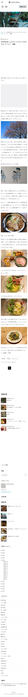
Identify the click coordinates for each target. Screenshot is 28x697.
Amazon (3, 347)
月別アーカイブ (5, 546)
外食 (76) (3, 605)
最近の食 (9, 400)
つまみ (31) (3, 665)
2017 (3, 591)
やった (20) (3, 619)
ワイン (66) (3, 602)
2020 (3, 584)
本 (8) (2, 673)
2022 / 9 (5, 566)
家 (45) (2, 658)
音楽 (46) (3, 612)
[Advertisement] (14, 60)
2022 (3, 560)
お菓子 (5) (3, 663)
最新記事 (3, 502)
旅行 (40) (3, 607)
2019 (3, 586)
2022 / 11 (6, 563)
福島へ (8, 414)
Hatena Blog (12, 694)
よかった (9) (4, 648)
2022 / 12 (6, 561)
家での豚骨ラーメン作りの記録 (14, 407)
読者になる (23, 6)
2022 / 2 (5, 577)
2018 (3, 588)
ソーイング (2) (4, 675)
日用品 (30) (3, 668)
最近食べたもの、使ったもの (14, 506)
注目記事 (3, 496)
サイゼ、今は (11, 521)
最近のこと (10, 513)
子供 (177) (3, 622)
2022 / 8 (5, 568)
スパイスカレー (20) (5, 656)
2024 (3, 555)
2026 (3, 550)
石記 (6, 6)
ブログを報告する (20, 694)
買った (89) (3, 610)
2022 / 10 (6, 564)
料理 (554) (3, 600)
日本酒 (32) (3, 651)
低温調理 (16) (4, 627)
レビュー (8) (4, 629)
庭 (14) (2, 644)
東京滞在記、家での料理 (13, 536)
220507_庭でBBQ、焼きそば (13, 428)
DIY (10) (3, 646)
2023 (3, 557)
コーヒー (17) (4, 617)
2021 (3, 581)
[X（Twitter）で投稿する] (9, 368)
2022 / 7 (5, 569)
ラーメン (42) (4, 639)
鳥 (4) (2, 670)
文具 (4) (3, 641)
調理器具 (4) (4, 661)
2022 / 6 (5, 571)
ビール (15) (3, 653)
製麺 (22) (3, 614)
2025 (3, 553)
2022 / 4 (6, 574)
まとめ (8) (3, 631)
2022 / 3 (5, 576)
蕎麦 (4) (3, 634)
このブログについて (6, 491)
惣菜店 (11, 239)
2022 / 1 (5, 579)
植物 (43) (3, 636)
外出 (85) (3, 624)
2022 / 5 (5, 572)
